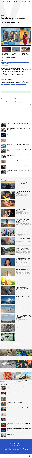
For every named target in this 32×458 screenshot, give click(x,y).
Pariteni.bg (18, 449)
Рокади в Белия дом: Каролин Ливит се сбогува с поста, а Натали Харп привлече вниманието (23, 229)
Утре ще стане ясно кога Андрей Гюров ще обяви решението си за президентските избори (18, 434)
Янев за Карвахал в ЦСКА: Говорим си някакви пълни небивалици (18, 423)
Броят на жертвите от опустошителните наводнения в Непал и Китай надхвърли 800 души (23, 248)
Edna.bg (22, 449)
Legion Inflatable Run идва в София (22, 357)
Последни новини (7, 179)
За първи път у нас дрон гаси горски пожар (14, 397)
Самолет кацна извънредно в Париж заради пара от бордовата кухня (23, 306)
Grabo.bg (14, 449)
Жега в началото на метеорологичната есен (14, 402)
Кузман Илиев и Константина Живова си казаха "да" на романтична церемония (18, 139)
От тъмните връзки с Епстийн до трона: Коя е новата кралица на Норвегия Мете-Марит (18, 155)
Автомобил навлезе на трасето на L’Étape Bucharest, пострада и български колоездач (22, 220)
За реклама (7, 452)
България (15, 1)
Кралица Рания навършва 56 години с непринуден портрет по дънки (23, 259)
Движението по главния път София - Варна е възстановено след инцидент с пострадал (23, 316)
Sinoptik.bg (10, 449)
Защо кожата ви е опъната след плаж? (7, 368)
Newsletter (12, 101)
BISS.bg (30, 448)
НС (7, 95)
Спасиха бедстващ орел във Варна (23, 324)
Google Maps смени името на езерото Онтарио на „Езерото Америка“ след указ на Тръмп (18, 129)
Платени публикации (23, 452)
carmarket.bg (8, 151)
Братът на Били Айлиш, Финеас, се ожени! (23, 210)
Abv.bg (1, 448)
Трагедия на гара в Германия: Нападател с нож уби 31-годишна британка (17, 134)
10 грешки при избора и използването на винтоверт (23, 369)
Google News (18, 101)
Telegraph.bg (26, 449)
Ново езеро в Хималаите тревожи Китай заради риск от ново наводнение (22, 335)
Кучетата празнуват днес (4, 357)
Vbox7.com (4, 448)
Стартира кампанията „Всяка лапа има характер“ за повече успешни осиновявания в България (18, 392)
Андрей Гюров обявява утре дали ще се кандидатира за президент (18, 123)
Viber (7, 101)
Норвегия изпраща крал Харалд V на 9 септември (23, 192)
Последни (10, 1)
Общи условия (12, 452)
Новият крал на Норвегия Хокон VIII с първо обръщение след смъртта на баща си (19, 165)
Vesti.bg (5, 1)
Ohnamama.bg (6, 449)
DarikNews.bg (13, 448)
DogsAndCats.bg (21, 448)
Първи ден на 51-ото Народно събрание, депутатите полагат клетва (13, 84)
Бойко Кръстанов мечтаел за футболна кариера (15, 412)
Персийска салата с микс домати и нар (7, 380)
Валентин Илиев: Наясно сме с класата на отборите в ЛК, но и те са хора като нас (18, 418)
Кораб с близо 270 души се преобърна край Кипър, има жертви (23, 297)
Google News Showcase (26, 87)
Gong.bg (9, 448)
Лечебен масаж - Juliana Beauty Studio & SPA (23, 201)
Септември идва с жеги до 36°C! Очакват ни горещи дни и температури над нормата (22, 279)
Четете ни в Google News (16, 445)
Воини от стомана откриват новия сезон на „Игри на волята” (17, 407)
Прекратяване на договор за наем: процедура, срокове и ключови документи (18, 144)
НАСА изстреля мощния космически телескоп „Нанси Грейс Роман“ (23, 269)
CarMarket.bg (26, 448)
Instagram (28, 101)
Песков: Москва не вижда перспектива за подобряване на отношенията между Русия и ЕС (17, 160)
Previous (1, 51)
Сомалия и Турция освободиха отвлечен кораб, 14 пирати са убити (18, 170)
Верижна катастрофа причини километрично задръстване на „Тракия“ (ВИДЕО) (19, 429)
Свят (18, 1)
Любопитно (22, 1)
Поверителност (17, 452)
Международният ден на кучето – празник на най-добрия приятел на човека (18, 387)
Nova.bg (17, 448)
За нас (3, 452)
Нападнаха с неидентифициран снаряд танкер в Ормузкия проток (22, 183)
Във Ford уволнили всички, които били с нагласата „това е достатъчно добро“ (19, 150)
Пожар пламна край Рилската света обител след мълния (23, 239)
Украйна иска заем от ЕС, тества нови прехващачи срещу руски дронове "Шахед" (22, 288)
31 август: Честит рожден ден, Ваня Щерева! (23, 380)
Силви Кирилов (3, 95)
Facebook (23, 101)
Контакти (28, 452)
